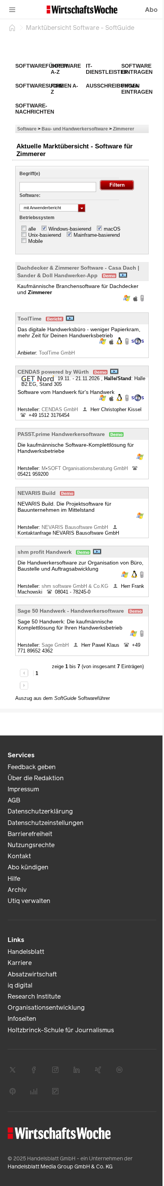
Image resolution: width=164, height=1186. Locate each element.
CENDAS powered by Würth (53, 372)
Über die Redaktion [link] (36, 778)
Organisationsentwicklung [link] (46, 1007)
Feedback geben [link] (32, 767)
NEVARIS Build (37, 493)
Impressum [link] (23, 789)
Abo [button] (151, 9)
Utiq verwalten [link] (29, 900)
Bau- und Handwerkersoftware (75, 128)
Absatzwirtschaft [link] (32, 974)
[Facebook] (34, 1069)
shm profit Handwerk (45, 552)
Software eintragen (137, 69)
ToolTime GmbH (57, 353)
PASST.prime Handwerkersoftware (61, 434)
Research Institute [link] (34, 996)
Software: (29, 195)
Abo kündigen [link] (28, 867)
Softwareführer (41, 66)
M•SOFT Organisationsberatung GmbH (85, 468)
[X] (12, 1069)
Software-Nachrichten (34, 108)
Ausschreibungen (113, 86)
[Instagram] (55, 1069)
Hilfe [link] (14, 878)
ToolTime (30, 319)
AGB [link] (14, 800)
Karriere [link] (20, 962)
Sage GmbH (56, 645)
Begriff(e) (29, 173)
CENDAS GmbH (60, 409)
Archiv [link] (17, 889)
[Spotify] (119, 1069)
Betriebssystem (37, 217)
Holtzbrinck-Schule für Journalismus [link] (61, 1030)
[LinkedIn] (76, 1069)
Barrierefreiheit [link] (30, 834)
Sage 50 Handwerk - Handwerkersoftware (71, 611)
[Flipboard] (55, 1091)
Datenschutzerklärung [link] (40, 811)
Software (27, 128)
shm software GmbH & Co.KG (76, 586)
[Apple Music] (12, 1091)
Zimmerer (123, 128)
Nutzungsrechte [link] (31, 845)
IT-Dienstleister (107, 69)
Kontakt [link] (19, 856)
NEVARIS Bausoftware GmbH (75, 527)
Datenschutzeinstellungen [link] (46, 822)
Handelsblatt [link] (26, 951)
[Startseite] (12, 27)
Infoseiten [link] (22, 1018)
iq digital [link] (20, 985)
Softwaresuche (39, 86)
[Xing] (98, 1069)
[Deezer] (34, 1091)
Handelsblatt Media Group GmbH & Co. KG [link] (60, 1166)
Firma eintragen (137, 89)
